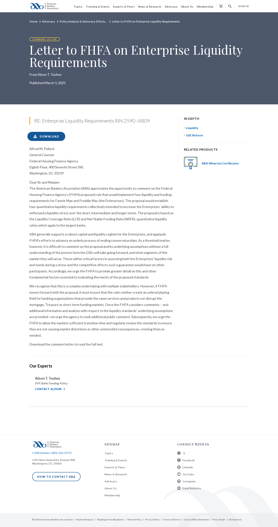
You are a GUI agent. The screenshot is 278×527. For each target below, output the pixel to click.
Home (33, 21)
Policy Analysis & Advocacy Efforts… (83, 21)
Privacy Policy (152, 519)
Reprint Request (84, 519)
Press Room (219, 519)
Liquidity (192, 128)
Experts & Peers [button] (124, 6)
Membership (112, 495)
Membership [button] (205, 6)
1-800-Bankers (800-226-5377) (51, 452)
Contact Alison (48, 389)
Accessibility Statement (196, 519)
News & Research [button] (149, 6)
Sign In (243, 6)
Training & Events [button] (98, 6)
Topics (109, 453)
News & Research (116, 474)
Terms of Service (172, 519)
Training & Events (116, 460)
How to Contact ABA (56, 476)
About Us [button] (187, 6)
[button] (230, 6)
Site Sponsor (235, 519)
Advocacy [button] (171, 6)
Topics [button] (78, 6)
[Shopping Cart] (221, 6)
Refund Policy (134, 519)
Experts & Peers (115, 467)
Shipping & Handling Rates (110, 519)
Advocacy (48, 21)
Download (49, 136)
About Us (111, 488)
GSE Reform (194, 135)
